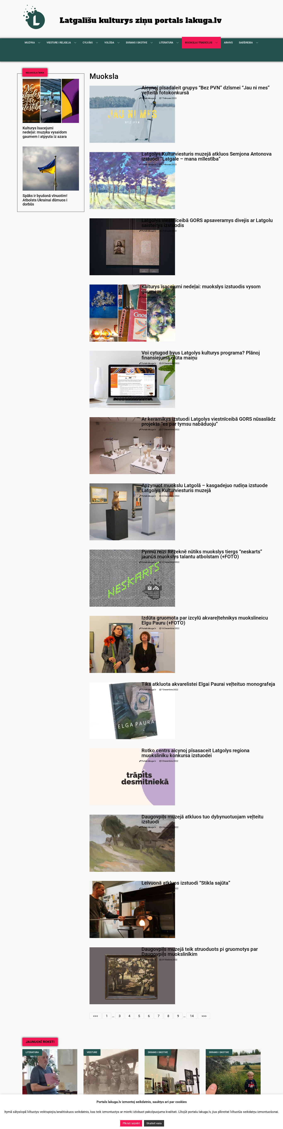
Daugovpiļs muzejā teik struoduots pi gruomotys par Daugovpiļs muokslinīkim (200, 951)
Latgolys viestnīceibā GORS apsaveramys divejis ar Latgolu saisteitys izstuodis (207, 222)
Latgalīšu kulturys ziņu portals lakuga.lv (141, 20)
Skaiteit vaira (154, 1123)
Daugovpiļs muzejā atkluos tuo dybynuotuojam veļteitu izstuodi (202, 819)
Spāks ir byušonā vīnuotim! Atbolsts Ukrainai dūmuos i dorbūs (45, 200)
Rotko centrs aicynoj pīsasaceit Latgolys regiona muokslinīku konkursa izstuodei (195, 753)
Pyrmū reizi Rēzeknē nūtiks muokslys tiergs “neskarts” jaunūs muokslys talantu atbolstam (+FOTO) (202, 554)
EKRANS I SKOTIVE (158, 1052)
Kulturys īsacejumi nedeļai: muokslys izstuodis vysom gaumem (201, 289)
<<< (95, 1016)
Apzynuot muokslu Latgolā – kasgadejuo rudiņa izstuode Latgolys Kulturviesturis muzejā (205, 488)
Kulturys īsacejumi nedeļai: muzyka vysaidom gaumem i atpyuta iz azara (45, 132)
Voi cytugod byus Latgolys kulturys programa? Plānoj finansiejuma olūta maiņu (201, 355)
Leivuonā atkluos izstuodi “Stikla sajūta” (186, 883)
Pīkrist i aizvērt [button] (131, 1123)
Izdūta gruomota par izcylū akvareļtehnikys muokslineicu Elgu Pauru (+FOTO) (205, 620)
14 (192, 1016)
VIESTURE (92, 1052)
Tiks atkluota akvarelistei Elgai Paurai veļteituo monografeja (208, 684)
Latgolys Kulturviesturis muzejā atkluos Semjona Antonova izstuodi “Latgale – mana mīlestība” (207, 156)
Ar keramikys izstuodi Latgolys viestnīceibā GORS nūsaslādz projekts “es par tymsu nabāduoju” (209, 421)
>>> (204, 1016)
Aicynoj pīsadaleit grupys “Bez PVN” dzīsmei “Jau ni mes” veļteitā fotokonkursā (206, 90)
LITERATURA (32, 1052)
